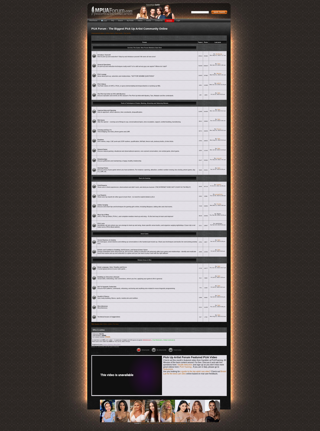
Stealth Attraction (184, 365)
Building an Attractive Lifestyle (108, 277)
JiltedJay (218, 73)
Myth (219, 93)
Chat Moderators (157, 340)
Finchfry (219, 204)
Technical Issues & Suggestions (109, 317)
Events (148, 21)
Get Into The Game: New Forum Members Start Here (145, 47)
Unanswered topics (97, 33)
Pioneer (219, 129)
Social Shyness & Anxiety (107, 240)
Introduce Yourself (104, 55)
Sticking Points (103, 168)
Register (169, 21)
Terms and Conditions (168, 423)
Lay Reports (102, 195)
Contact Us (158, 21)
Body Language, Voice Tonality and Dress (112, 267)
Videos (140, 21)
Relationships (102, 159)
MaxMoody (219, 54)
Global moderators (168, 340)
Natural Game (102, 149)
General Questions (104, 65)
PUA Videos (102, 84)
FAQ (112, 21)
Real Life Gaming (144, 178)
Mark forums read (97, 324)
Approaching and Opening (107, 110)
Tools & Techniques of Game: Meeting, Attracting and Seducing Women (144, 103)
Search (120, 21)
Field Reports (102, 185)
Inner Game (144, 233)
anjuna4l (218, 158)
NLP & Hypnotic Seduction (107, 287)
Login (178, 21)
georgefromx (218, 194)
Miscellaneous (103, 306)
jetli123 (219, 83)
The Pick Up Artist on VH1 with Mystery (111, 94)
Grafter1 (218, 184)
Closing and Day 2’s (105, 130)
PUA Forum (93, 21)
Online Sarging (103, 205)
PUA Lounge (102, 74)
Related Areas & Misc (145, 260)
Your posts (127, 33)
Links (159, 423)
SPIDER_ (108, 337)
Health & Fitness (103, 296)
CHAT (105, 21)
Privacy (178, 423)
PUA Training (186, 367)
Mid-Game (101, 120)
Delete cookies (107, 324)
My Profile (130, 21)
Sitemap (183, 423)
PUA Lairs (101, 223)
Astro (218, 63)
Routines (101, 140)
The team (115, 324)
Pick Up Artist (145, 423)
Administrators (147, 340)
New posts (118, 33)
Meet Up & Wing (103, 215)
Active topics (110, 33)
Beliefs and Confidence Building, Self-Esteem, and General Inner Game (123, 250)
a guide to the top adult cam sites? (195, 371)
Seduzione (168, 369)
